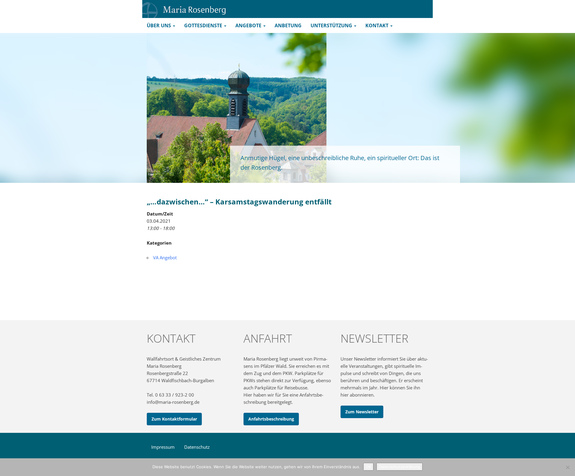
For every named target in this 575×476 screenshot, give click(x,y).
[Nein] (568, 467)
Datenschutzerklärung (399, 466)
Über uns (159, 25)
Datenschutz (197, 447)
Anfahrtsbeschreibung (271, 419)
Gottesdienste (203, 25)
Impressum (163, 447)
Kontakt (377, 25)
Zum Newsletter (362, 412)
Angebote (249, 25)
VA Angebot (165, 257)
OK (368, 466)
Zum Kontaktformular (174, 419)
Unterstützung (332, 25)
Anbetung (288, 25)
